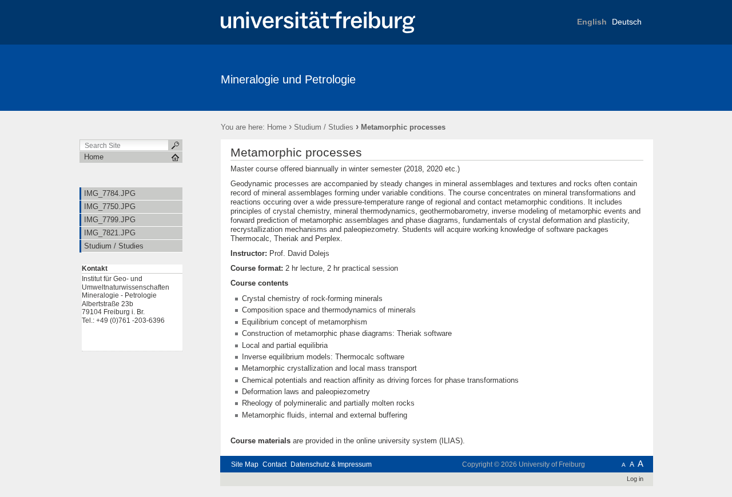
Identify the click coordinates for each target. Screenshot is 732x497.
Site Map (244, 464)
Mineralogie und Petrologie (288, 79)
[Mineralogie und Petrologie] (597, 77)
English (592, 21)
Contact (274, 464)
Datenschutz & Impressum (331, 464)
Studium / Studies (323, 127)
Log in (635, 478)
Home (277, 127)
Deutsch (627, 21)
